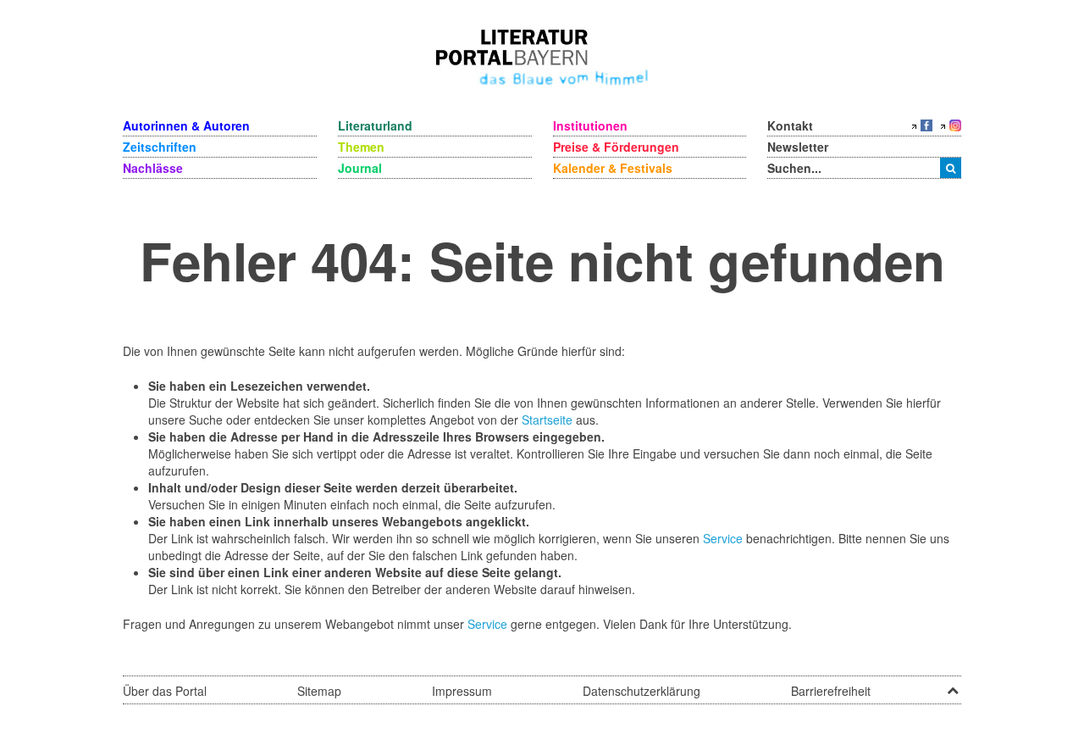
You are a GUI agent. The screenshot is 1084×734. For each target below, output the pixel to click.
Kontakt (790, 125)
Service (723, 538)
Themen (361, 146)
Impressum (462, 690)
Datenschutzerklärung (641, 690)
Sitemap (319, 690)
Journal (360, 167)
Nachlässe (153, 167)
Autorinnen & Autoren (186, 125)
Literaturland (375, 125)
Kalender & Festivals (612, 167)
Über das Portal (165, 690)
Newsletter (797, 146)
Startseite (547, 419)
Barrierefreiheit (831, 690)
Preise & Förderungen (616, 146)
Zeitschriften (159, 146)
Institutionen (590, 125)
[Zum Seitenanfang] (952, 684)
